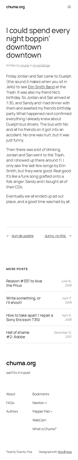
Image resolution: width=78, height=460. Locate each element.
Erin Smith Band (41, 86)
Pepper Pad (41, 411)
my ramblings (41, 65)
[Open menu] (69, 6)
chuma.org (15, 6)
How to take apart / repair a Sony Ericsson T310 (29, 317)
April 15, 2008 (67, 317)
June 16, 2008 (66, 283)
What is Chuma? (44, 429)
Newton (38, 402)
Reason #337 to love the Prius (24, 283)
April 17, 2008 (67, 300)
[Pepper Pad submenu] (51, 411)
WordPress (65, 452)
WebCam (39, 420)
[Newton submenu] (46, 403)
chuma (24, 65)
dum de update (22, 235)
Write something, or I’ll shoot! (23, 300)
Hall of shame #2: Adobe (17, 334)
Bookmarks (40, 394)
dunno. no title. (55, 235)
